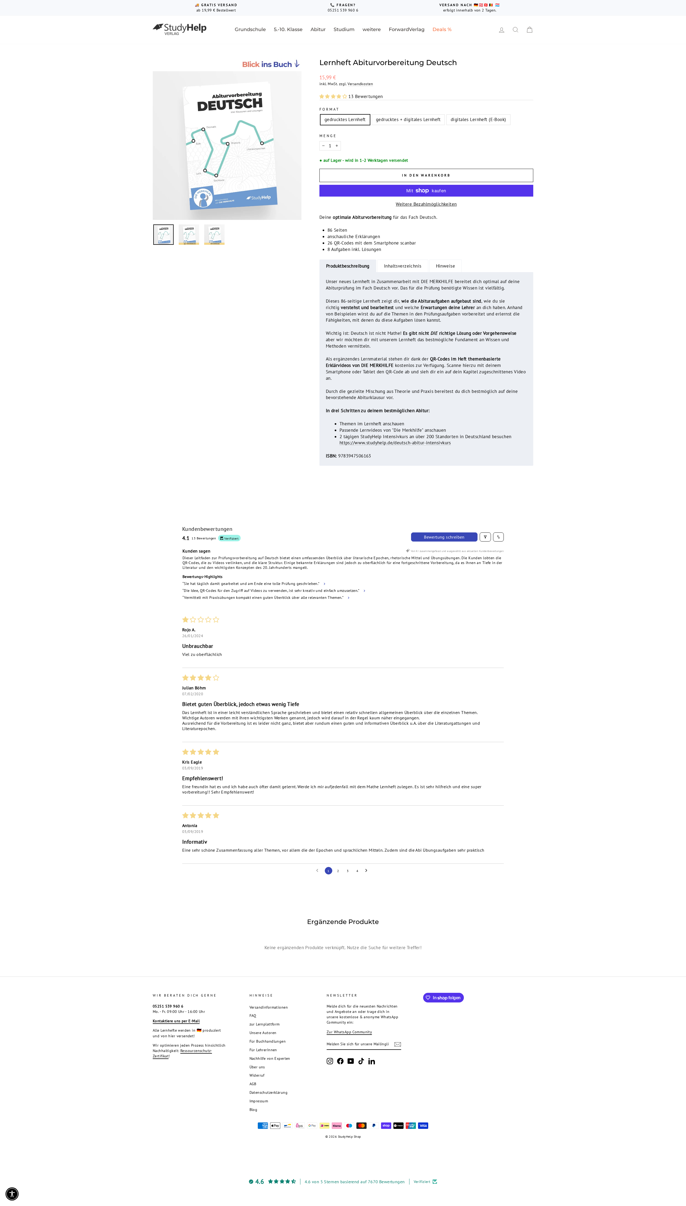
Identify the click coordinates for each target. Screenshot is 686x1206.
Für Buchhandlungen (267, 1041)
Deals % (442, 29)
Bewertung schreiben (444, 537)
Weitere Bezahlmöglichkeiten (426, 204)
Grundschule (250, 29)
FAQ (252, 1015)
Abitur (318, 29)
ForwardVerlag (406, 29)
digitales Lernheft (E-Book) (478, 119)
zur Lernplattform (264, 1024)
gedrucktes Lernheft (345, 119)
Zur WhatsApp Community (349, 1031)
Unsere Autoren (263, 1032)
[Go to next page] (367, 870)
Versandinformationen (268, 1007)
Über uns (257, 1066)
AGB (252, 1083)
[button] (334, 96)
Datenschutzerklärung (268, 1092)
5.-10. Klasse (288, 29)
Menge (328, 135)
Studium (344, 29)
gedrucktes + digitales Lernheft (408, 119)
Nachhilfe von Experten (269, 1058)
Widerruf (256, 1075)
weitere (372, 29)
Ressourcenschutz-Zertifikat (182, 1053)
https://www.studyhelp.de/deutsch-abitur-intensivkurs (395, 443)
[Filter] (485, 537)
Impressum (258, 1100)
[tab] (347, 266)
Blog (253, 1109)
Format (329, 109)
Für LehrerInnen (263, 1049)
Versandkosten (360, 83)
